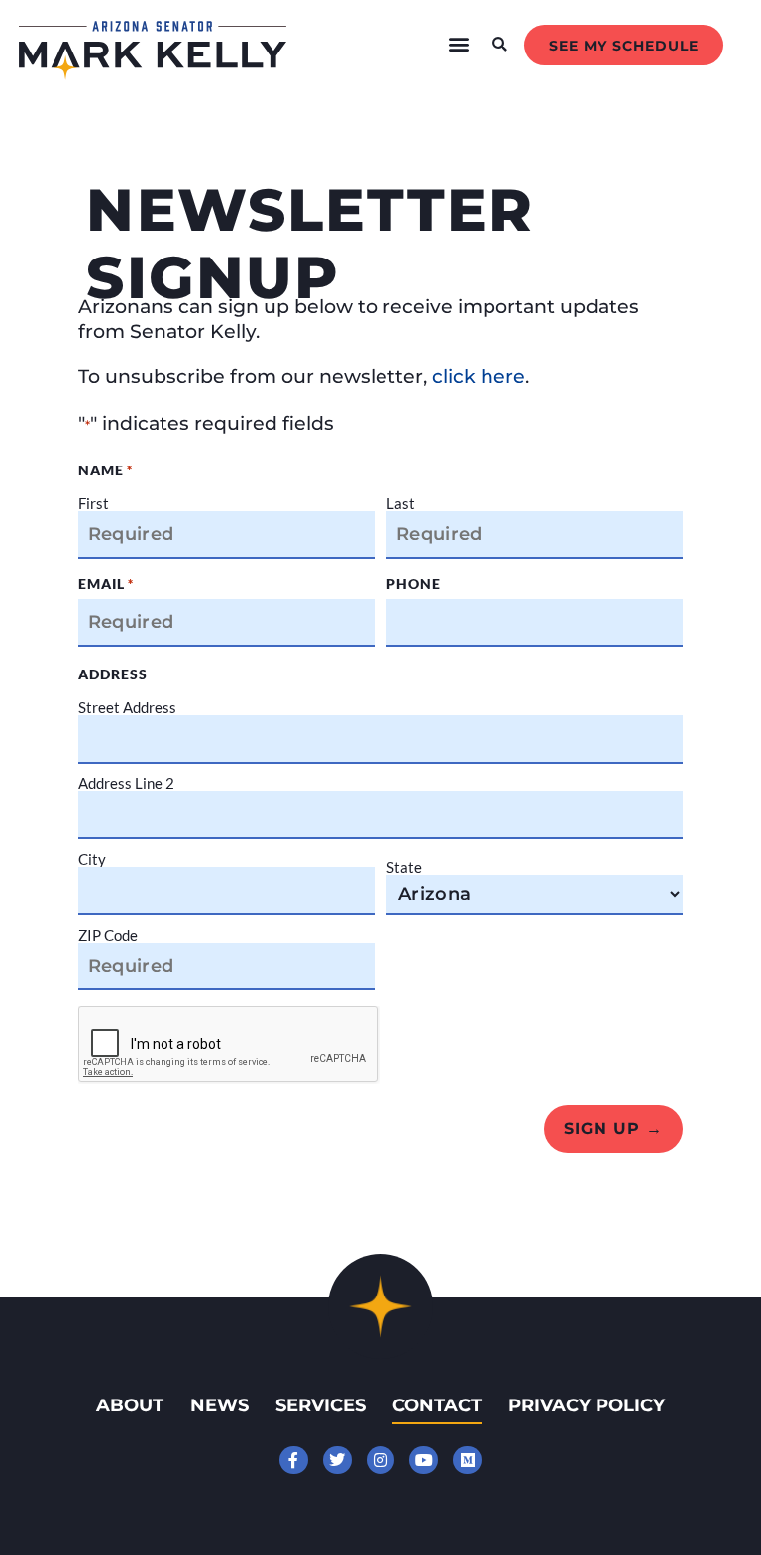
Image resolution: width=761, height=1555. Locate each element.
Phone (413, 584)
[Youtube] (423, 1460)
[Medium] (467, 1460)
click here (478, 376)
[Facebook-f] (293, 1460)
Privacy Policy (586, 1405)
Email (106, 584)
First (93, 502)
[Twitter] (337, 1460)
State (404, 866)
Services (320, 1405)
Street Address (127, 706)
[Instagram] (381, 1460)
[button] (459, 44)
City (92, 858)
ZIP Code (108, 934)
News (219, 1405)
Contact (437, 1405)
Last (400, 502)
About (129, 1405)
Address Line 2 (126, 783)
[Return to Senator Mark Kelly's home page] (152, 73)
